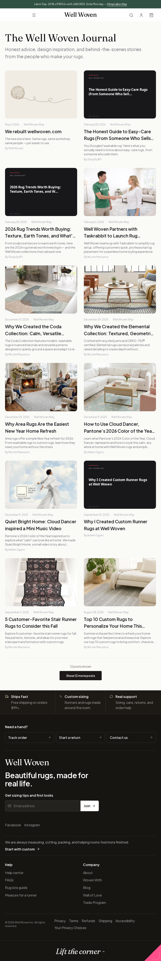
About (88, 872)
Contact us (119, 737)
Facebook (13, 825)
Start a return (69, 737)
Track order (17, 737)
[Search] (131, 15)
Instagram (32, 825)
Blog (86, 887)
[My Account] (141, 15)
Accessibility (125, 921)
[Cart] (151, 15)
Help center (14, 872)
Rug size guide (16, 887)
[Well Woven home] (80, 15)
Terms (73, 921)
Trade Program (94, 902)
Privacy (60, 921)
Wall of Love (92, 895)
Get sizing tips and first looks (29, 795)
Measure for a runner (21, 895)
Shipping (105, 921)
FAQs (9, 880)
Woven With (92, 880)
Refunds (88, 921)
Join (87, 806)
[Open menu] (33, 15)
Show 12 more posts (80, 676)
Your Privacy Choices (70, 927)
